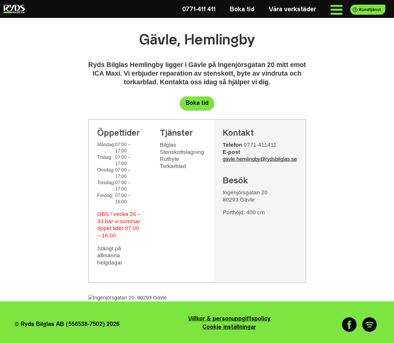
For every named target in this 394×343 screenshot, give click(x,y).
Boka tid (197, 103)
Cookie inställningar (229, 327)
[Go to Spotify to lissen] (369, 324)
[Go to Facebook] (349, 324)
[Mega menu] (336, 9)
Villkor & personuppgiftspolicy (229, 319)
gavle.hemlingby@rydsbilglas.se (260, 159)
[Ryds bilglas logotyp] (13, 9)
